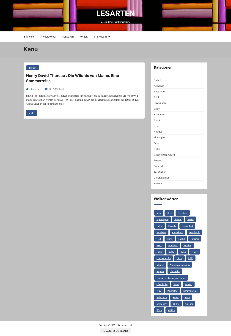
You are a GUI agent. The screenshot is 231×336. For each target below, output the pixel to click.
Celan (159, 226)
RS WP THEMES (120, 330)
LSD (190, 258)
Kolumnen (159, 114)
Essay (157, 108)
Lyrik (156, 125)
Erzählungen (160, 102)
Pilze (159, 290)
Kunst (157, 120)
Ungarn (189, 303)
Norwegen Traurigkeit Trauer (171, 277)
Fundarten (68, 36)
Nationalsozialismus (180, 264)
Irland (159, 245)
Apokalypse (162, 219)
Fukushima (177, 232)
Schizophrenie (190, 290)
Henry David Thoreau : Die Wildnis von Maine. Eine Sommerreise (72, 78)
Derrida (172, 226)
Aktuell (157, 79)
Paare (176, 284)
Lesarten (115, 13)
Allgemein (159, 85)
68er (159, 212)
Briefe (157, 97)
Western (158, 183)
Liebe (179, 258)
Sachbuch (159, 166)
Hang (169, 238)
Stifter (176, 297)
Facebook (161, 232)
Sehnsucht (162, 297)
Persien (188, 284)
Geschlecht (194, 232)
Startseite (29, 36)
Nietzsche (175, 271)
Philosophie (159, 137)
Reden (157, 148)
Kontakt (84, 36)
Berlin (190, 219)
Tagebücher (159, 171)
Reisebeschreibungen (164, 154)
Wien (159, 310)
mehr (31, 112)
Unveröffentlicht (162, 177)
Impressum (100, 36)
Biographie (159, 91)
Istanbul (187, 245)
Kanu (183, 251)
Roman (32, 67)
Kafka (171, 251)
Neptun (160, 271)
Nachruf (158, 131)
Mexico (160, 264)
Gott (159, 238)
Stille (187, 297)
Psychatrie (172, 290)
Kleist (195, 251)
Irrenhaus (173, 245)
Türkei (176, 303)
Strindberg (162, 303)
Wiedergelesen (48, 36)
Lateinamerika (164, 258)
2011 (169, 212)
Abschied (182, 212)
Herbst (181, 238)
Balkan (178, 219)
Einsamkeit (187, 226)
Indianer (195, 238)
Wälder (171, 310)
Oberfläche (162, 284)
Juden (159, 251)
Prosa (156, 143)
